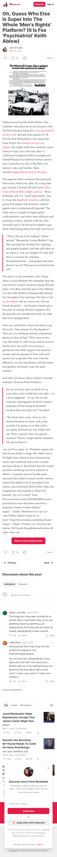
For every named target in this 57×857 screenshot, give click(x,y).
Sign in (50, 4)
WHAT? (6, 725)
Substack (13, 850)
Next (46, 562)
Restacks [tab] (22, 584)
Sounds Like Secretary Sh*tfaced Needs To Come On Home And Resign (19, 744)
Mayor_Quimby (17, 612)
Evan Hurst (21, 729)
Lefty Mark (14, 642)
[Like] (5, 58)
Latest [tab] (14, 705)
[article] (28, 723)
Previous (12, 562)
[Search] (51, 705)
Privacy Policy (38, 835)
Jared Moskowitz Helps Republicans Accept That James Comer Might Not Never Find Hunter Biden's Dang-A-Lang (19, 717)
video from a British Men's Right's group (26, 190)
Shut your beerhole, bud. (15, 751)
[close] (48, 768)
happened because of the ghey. (30, 172)
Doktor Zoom (16, 48)
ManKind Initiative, (28, 200)
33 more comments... (12, 689)
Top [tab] (6, 705)
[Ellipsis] (53, 612)
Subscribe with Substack (31, 822)
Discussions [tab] (25, 705)
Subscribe (39, 4)
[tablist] (15, 584)
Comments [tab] (9, 584)
